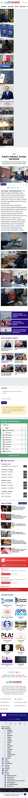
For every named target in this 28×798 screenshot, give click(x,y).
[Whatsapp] (19, 672)
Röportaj (7, 767)
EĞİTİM (25, 676)
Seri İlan (7, 765)
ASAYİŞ (10, 675)
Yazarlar (7, 761)
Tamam (24, 791)
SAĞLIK (8, 676)
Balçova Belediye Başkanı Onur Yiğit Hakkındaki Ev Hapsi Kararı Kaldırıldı (6, 374)
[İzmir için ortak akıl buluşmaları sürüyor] (21, 356)
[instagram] (15, 723)
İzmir (14, 154)
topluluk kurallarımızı (14, 407)
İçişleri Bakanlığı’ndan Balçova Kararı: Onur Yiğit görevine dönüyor (6, 349)
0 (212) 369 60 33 (6, 574)
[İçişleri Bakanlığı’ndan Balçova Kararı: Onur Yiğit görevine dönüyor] (7, 343)
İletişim (7, 772)
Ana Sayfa (7, 727)
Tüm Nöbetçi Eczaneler (14, 589)
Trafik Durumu (5, 702)
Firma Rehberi (8, 763)
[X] (11, 672)
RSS (4, 715)
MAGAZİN (10, 6)
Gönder (4, 402)
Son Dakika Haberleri (21, 705)
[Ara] (23, 2)
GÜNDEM (3, 6)
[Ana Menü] (1, 2)
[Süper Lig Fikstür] (26, 460)
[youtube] (20, 723)
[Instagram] (14, 672)
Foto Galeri (8, 758)
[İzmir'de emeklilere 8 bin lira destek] (21, 343)
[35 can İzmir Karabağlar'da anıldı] (21, 368)
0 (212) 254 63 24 (6, 582)
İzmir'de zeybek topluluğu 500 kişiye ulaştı (6, 362)
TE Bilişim (17, 719)
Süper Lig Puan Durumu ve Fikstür (16, 780)
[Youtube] (16, 672)
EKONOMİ (22, 6)
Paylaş (4, 184)
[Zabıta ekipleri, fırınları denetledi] (14, 174)
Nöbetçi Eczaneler (7, 699)
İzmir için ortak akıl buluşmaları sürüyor (19, 362)
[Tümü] (26, 594)
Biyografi (7, 768)
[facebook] (6, 723)
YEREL (22, 675)
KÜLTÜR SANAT (18, 676)
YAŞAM (12, 676)
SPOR (16, 6)
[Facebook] (9, 672)
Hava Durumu (19, 699)
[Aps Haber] (12, 2)
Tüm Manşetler (5, 705)
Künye (6, 770)
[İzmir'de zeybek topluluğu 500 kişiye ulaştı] (7, 356)
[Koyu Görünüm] (26, 2)
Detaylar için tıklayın (14, 455)
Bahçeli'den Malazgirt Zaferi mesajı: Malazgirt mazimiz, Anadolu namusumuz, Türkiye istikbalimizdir (14, 795)
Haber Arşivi (5, 709)
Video (6, 760)
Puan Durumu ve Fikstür (21, 702)
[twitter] (10, 723)
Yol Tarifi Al (15, 574)
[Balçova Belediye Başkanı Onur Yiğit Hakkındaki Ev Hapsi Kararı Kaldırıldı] (7, 368)
